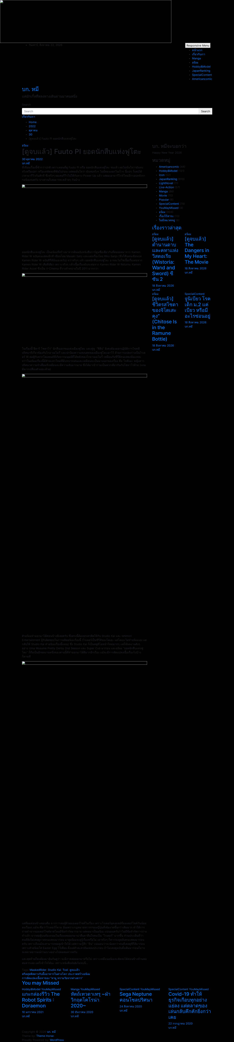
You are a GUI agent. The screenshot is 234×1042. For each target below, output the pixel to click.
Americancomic (202, 79)
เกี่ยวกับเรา (198, 54)
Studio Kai (54, 970)
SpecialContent (202, 74)
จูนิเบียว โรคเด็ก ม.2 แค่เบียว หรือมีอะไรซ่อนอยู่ (198, 307)
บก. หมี (30, 89)
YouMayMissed (168, 207)
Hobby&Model (201, 66)
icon (161, 175)
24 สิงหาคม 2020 (131, 1006)
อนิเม (195, 62)
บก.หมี (26, 163)
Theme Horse (45, 1036)
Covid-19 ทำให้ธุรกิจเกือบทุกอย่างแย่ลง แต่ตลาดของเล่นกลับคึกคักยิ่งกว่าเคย (189, 1005)
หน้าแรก (197, 50)
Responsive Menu (198, 45)
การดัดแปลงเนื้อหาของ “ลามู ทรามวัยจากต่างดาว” (52, 978)
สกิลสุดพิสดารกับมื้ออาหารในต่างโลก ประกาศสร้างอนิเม (56, 974)
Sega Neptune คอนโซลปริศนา (136, 997)
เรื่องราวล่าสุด (166, 228)
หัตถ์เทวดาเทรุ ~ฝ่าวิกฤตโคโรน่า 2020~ (90, 999)
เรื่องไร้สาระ (166, 216)
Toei (65, 970)
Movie (163, 195)
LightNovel (166, 183)
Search (26, 104)
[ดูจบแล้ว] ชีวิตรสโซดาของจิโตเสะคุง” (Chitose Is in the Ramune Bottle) (165, 319)
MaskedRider (38, 970)
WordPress (57, 1040)
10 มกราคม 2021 (32, 1012)
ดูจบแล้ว (74, 970)
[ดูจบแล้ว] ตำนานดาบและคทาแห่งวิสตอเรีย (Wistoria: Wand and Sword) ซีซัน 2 (165, 259)
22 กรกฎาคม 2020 (180, 1023)
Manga (196, 58)
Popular (164, 199)
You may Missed (40, 983)
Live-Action (166, 187)
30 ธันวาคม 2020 (82, 1012)
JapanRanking (201, 70)
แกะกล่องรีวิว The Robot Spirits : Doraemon (41, 999)
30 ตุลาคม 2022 (32, 159)
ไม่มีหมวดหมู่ (167, 220)
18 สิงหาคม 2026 (163, 285)
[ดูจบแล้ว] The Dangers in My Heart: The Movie (197, 250)
